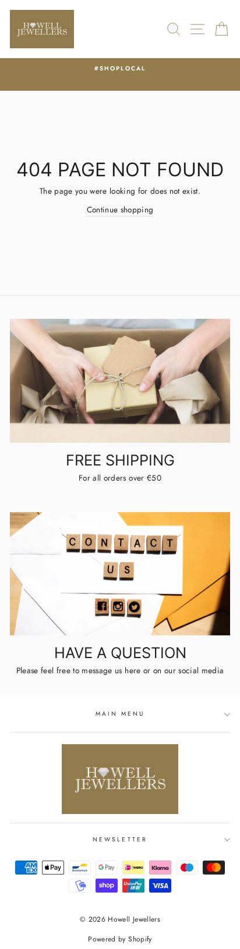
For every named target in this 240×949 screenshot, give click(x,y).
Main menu (120, 713)
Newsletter (120, 839)
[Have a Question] (120, 574)
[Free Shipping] (120, 381)
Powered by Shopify (119, 939)
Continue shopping (120, 209)
